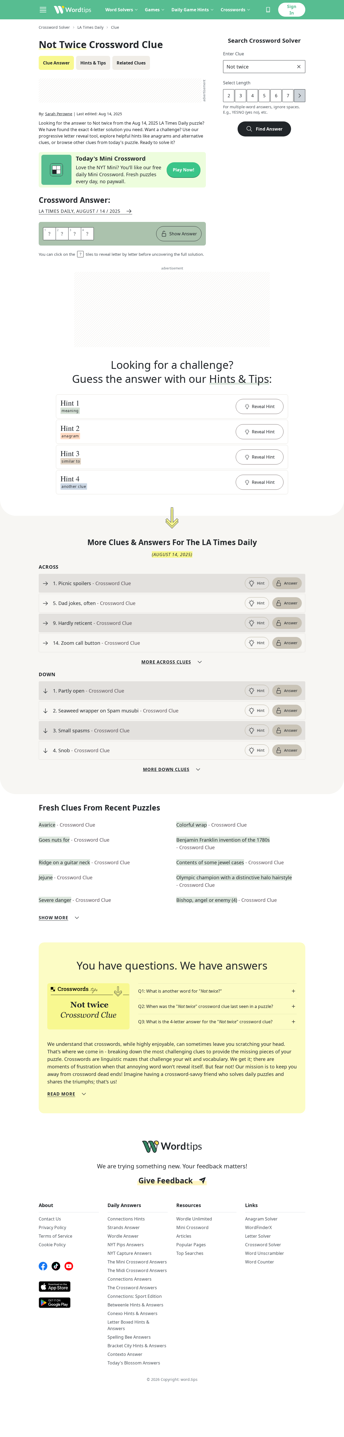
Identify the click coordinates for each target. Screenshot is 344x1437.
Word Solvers (119, 10)
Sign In (291, 9)
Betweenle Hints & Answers (135, 1305)
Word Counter (259, 1262)
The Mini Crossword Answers (137, 1262)
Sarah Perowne (58, 113)
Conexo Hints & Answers (132, 1313)
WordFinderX (258, 1227)
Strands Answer (124, 1227)
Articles (183, 1236)
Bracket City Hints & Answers (137, 1346)
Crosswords (233, 10)
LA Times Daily (90, 27)
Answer (291, 583)
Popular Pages (191, 1245)
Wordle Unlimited (194, 1219)
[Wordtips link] (72, 9)
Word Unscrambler (264, 1253)
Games (152, 10)
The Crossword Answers (132, 1288)
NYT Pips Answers (126, 1245)
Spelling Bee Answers (129, 1337)
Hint (260, 583)
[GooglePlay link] (69, 1302)
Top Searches (189, 1253)
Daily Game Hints (190, 10)
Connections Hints (126, 1219)
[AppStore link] (69, 1286)
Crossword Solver (54, 27)
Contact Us (50, 1219)
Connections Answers (130, 1279)
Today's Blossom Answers (134, 1363)
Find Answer (269, 129)
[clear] (299, 66)
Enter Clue (233, 54)
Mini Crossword (192, 1227)
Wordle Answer (123, 1236)
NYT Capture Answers (130, 1253)
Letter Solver (258, 1236)
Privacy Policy (52, 1227)
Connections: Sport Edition (135, 1296)
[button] (172, 406)
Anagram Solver (261, 1219)
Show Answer (183, 234)
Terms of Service (55, 1236)
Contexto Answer (125, 1354)
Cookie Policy (52, 1245)
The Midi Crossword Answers (137, 1270)
